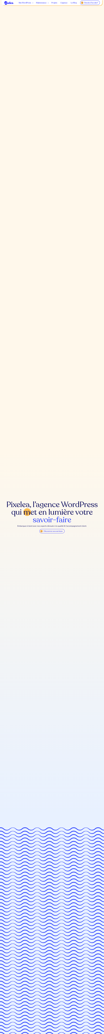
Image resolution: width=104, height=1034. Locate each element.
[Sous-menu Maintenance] (48, 2)
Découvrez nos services (53, 531)
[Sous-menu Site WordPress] (32, 2)
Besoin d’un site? (91, 3)
